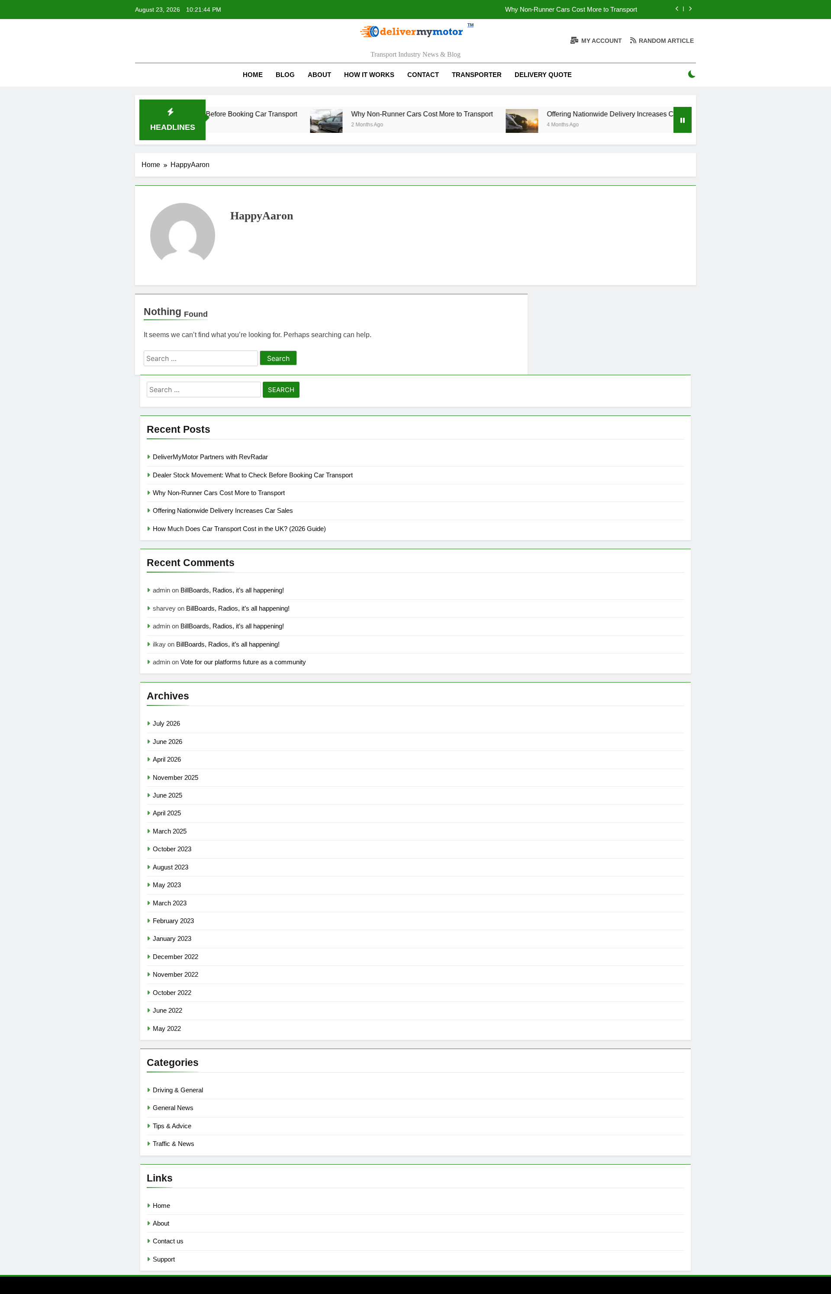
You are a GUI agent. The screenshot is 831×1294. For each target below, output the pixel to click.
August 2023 (170, 867)
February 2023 (173, 920)
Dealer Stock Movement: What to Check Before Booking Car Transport (253, 475)
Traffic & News (173, 1143)
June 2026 (167, 741)
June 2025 (167, 795)
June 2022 (167, 1010)
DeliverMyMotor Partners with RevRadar (210, 456)
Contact (423, 74)
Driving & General (178, 1090)
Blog (285, 74)
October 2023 (172, 849)
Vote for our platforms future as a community (243, 662)
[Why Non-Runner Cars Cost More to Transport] (296, 125)
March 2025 (170, 831)
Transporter (477, 74)
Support (164, 1259)
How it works (369, 74)
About (319, 74)
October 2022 (172, 992)
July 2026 (166, 723)
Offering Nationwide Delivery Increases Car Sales (592, 114)
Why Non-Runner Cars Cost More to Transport (571, 9)
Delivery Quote (543, 74)
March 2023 (170, 903)
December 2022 (175, 956)
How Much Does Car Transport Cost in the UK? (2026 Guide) (239, 528)
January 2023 (172, 938)
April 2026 (167, 759)
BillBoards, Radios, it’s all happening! (232, 590)
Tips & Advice (172, 1126)
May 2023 (167, 884)
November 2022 (175, 974)
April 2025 (167, 813)
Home (253, 74)
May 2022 (167, 1028)
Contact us (168, 1241)
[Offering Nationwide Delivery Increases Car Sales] (491, 125)
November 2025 (175, 777)
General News (173, 1107)
